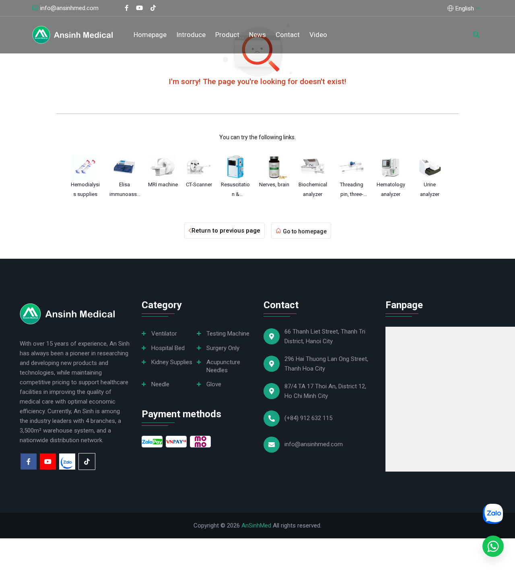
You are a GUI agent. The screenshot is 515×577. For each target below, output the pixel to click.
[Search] (476, 34)
